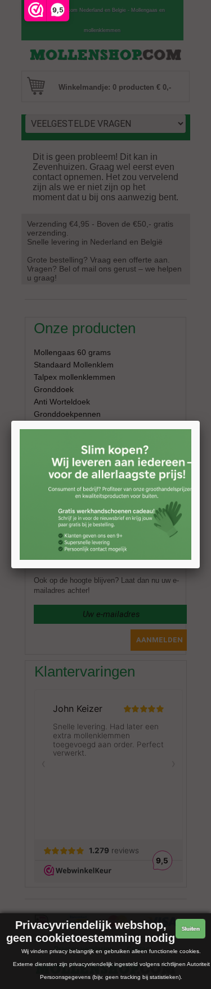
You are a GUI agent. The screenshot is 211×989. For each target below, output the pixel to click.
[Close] (200, 421)
